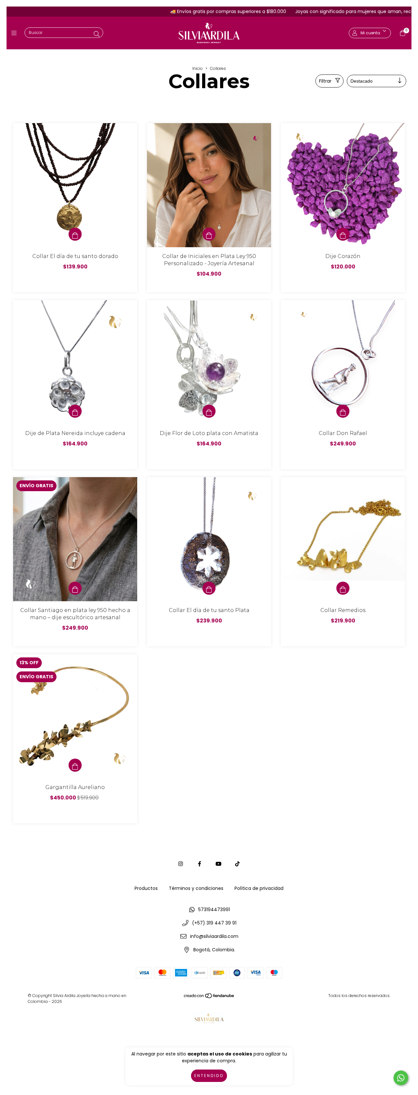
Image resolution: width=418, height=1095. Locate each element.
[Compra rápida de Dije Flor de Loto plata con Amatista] (209, 411)
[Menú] (15, 33)
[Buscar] (97, 34)
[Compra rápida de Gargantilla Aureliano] (75, 765)
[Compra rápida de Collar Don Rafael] (342, 411)
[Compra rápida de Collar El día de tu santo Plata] (209, 588)
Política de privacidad (258, 888)
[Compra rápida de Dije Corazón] (342, 234)
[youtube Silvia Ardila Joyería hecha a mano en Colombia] (218, 864)
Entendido (209, 1075)
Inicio (197, 68)
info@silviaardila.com (214, 936)
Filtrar (325, 81)
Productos (146, 888)
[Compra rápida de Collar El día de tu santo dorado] (75, 234)
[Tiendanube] (209, 997)
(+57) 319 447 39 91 (214, 923)
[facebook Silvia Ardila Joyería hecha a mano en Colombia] (199, 864)
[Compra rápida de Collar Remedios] (342, 588)
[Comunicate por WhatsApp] (401, 1078)
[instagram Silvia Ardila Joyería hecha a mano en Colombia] (180, 864)
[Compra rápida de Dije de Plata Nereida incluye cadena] (75, 411)
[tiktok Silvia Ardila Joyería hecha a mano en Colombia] (237, 864)
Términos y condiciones (196, 888)
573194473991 (214, 909)
